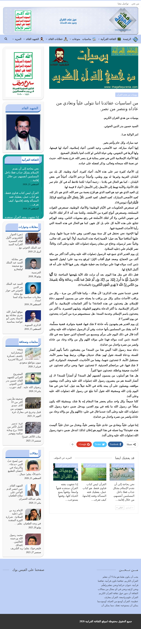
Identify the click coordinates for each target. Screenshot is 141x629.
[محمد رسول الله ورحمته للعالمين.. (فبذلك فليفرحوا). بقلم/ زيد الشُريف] (33, 539)
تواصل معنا (123, 3)
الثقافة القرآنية (108, 39)
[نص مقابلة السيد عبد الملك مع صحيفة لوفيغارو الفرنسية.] (33, 263)
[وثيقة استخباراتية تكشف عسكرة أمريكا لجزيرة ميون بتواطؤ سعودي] (33, 354)
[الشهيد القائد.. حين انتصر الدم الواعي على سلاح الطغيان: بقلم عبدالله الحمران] (33, 490)
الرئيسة (127, 39)
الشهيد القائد (32, 39)
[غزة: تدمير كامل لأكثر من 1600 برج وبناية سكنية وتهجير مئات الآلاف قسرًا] (33, 428)
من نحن (135, 3)
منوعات (76, 39)
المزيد (18, 39)
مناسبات (86, 39)
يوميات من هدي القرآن (127, 94)
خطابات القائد (55, 39)
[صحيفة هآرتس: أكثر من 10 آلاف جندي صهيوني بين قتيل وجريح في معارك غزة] (33, 403)
